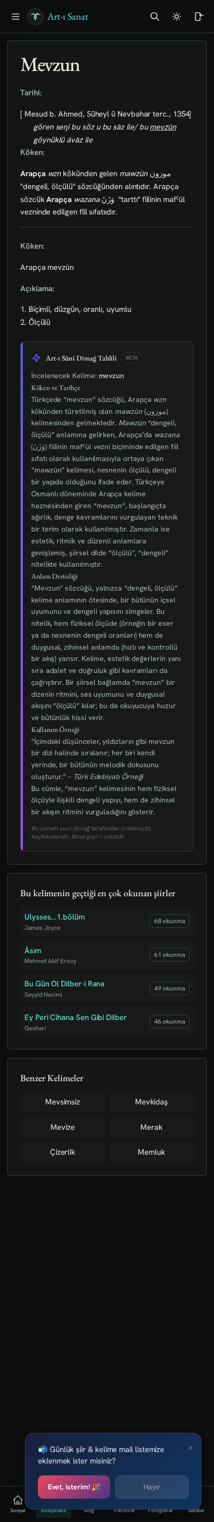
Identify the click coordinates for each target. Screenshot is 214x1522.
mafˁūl (174, 199)
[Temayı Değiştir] (176, 16)
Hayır (151, 1486)
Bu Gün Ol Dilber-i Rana (64, 984)
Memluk (151, 1152)
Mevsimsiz (62, 1102)
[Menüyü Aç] (15, 16)
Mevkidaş (151, 1102)
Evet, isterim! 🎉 (74, 1486)
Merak (151, 1127)
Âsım (33, 950)
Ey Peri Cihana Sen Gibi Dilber (75, 1017)
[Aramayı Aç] (154, 16)
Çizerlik (62, 1152)
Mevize (62, 1127)
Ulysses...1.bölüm (54, 917)
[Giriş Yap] (198, 16)
